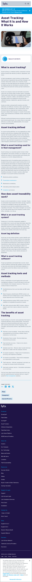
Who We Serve (5, 456)
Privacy (9, 556)
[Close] (29, 560)
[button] (16, 59)
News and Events (5, 453)
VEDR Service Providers (7, 436)
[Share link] (2, 387)
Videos (3, 476)
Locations (3, 459)
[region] (16, 570)
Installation (4, 505)
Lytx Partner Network (6, 540)
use (7, 575)
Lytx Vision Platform (6, 433)
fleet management (10, 375)
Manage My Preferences (15, 579)
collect (4, 575)
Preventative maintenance (9, 180)
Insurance (3, 546)
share (21, 575)
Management (5, 395)
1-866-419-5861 (5, 513)
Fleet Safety (4, 417)
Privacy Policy (6, 573)
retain (15, 575)
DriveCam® (4, 414)
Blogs (3, 391)
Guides (3, 479)
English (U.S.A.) (5, 523)
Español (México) (5, 533)
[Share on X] (13, 387)
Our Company (4, 447)
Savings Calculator (6, 485)
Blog (2, 473)
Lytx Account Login (6, 496)
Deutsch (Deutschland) (7, 530)
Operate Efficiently (7, 398)
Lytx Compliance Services (8, 499)
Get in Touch (4, 516)
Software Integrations (6, 427)
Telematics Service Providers (8, 543)
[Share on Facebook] (9, 387)
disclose (11, 575)
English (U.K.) (4, 526)
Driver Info (14, 556)
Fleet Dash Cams (5, 430)
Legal (2, 556)
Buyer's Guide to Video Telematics (10, 482)
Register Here (18, 12)
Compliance (6, 190)
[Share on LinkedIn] (6, 387)
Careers (3, 443)
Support (3, 493)
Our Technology (5, 450)
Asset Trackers (5, 424)
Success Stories (5, 470)
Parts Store (4, 502)
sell (18, 575)
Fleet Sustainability (6, 462)
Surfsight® (3, 420)
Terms (5, 556)
